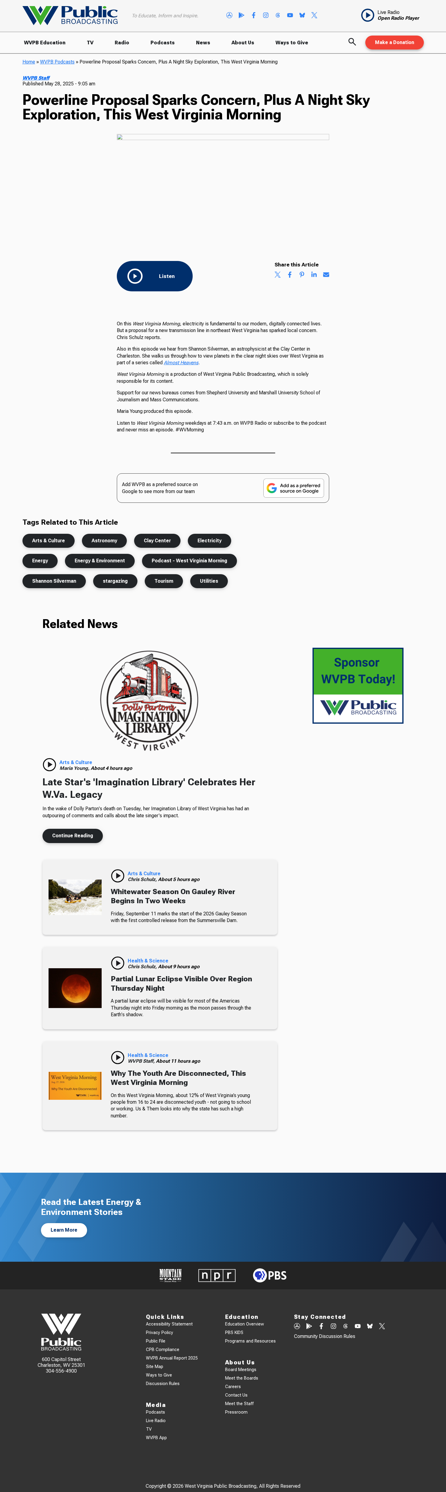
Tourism (163, 581)
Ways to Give (291, 43)
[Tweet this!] (278, 275)
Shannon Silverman (54, 581)
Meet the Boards (241, 1378)
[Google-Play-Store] (241, 15)
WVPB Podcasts (57, 62)
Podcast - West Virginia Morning (189, 561)
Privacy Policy (159, 1332)
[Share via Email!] (326, 275)
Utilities (209, 581)
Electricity (209, 541)
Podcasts (162, 43)
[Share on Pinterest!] (302, 275)
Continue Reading (72, 836)
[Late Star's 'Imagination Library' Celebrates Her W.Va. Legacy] (149, 701)
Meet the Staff (239, 1403)
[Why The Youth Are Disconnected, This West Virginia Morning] (75, 1086)
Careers (233, 1386)
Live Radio (156, 1420)
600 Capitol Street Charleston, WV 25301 (61, 1362)
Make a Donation (394, 42)
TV (90, 43)
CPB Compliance (162, 1349)
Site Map (154, 1366)
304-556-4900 (61, 1371)
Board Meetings (240, 1369)
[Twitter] (314, 15)
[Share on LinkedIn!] (314, 275)
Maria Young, (75, 768)
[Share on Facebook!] (290, 275)
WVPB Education (45, 43)
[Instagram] (266, 15)
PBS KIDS (234, 1332)
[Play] (49, 765)
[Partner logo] (170, 1275)
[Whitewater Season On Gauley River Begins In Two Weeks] (75, 897)
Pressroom (236, 1412)
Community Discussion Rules (324, 1336)
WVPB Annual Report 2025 (172, 1358)
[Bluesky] (302, 15)
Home (28, 62)
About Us (242, 43)
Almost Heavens (181, 362)
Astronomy (104, 541)
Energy (40, 561)
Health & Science (148, 961)
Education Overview (244, 1324)
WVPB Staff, (142, 1061)
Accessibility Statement (169, 1324)
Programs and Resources (250, 1341)
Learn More (64, 1230)
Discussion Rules (163, 1383)
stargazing (115, 581)
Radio (122, 43)
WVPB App (156, 1437)
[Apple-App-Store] (229, 15)
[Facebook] (254, 15)
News (203, 43)
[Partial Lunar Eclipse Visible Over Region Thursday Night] (75, 988)
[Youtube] (290, 15)
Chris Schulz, (143, 879)
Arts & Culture (48, 541)
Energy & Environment (100, 561)
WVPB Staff (35, 78)
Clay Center (157, 541)
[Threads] (278, 15)
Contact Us (236, 1395)
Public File (155, 1341)
